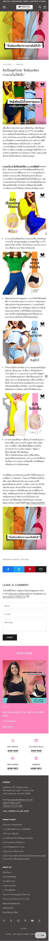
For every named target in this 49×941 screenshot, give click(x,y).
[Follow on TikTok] (39, 920)
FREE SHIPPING (13, 764)
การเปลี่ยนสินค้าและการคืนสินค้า (17, 829)
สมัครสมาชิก (8, 908)
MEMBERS (36, 764)
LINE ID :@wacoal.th (11, 802)
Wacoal (20, 64)
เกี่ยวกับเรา (7, 872)
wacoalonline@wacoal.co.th (20, 799)
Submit (10, 637)
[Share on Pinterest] (30, 569)
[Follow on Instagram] (18, 920)
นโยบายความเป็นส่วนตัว (18, 593)
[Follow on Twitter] (11, 920)
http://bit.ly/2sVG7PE (35, 502)
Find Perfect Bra (10, 912)
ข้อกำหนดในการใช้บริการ (14, 596)
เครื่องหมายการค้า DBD (13, 806)
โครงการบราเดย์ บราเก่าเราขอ (16, 899)
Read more (8, 726)
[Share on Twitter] (19, 569)
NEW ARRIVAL (12, 747)
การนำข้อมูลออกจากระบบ (13, 847)
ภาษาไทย (23, 928)
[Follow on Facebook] (4, 920)
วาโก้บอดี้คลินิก (9, 890)
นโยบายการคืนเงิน (11, 833)
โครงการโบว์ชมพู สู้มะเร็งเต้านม (16, 894)
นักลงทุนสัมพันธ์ (9, 876)
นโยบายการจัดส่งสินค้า (12, 824)
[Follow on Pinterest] (25, 920)
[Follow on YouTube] (32, 920)
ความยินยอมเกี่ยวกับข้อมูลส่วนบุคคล (18, 838)
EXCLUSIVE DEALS (36, 747)
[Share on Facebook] (8, 569)
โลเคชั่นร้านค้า (9, 881)
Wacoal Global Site (11, 903)
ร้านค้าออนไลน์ (9, 885)
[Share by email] (41, 569)
